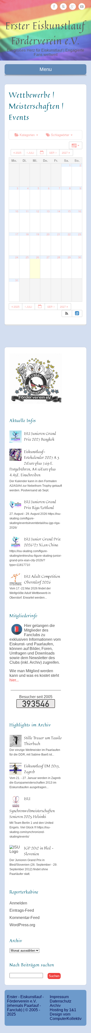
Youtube (81, 6)
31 (16, 280)
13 (48, 211)
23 (79, 234)
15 (69, 211)
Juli (31, 152)
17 (16, 234)
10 (16, 211)
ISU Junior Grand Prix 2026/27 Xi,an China (42, 542)
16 (79, 211)
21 (58, 234)
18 (27, 234)
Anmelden (18, 903)
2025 (18, 152)
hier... (14, 680)
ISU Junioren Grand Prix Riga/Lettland (40, 504)
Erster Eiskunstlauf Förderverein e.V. (45, 33)
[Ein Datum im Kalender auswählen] (42, 152)
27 (48, 257)
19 (37, 234)
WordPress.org (22, 925)
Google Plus (72, 6)
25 (27, 257)
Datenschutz (60, 1001)
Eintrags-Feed (21, 910)
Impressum (59, 997)
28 (58, 257)
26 (37, 257)
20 (48, 234)
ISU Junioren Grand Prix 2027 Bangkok (40, 436)
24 (16, 257)
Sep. (52, 152)
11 (27, 211)
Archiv (55, 1005)
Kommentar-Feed (24, 918)
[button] (67, 313)
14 (58, 211)
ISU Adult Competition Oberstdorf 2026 (42, 579)
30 (79, 257)
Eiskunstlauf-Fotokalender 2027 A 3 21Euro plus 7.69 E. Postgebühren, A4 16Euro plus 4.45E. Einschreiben (34, 463)
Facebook (54, 6)
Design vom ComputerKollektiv (66, 1016)
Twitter (63, 6)
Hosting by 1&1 (63, 1010)
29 (69, 257)
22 (69, 234)
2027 (65, 152)
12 (37, 211)
